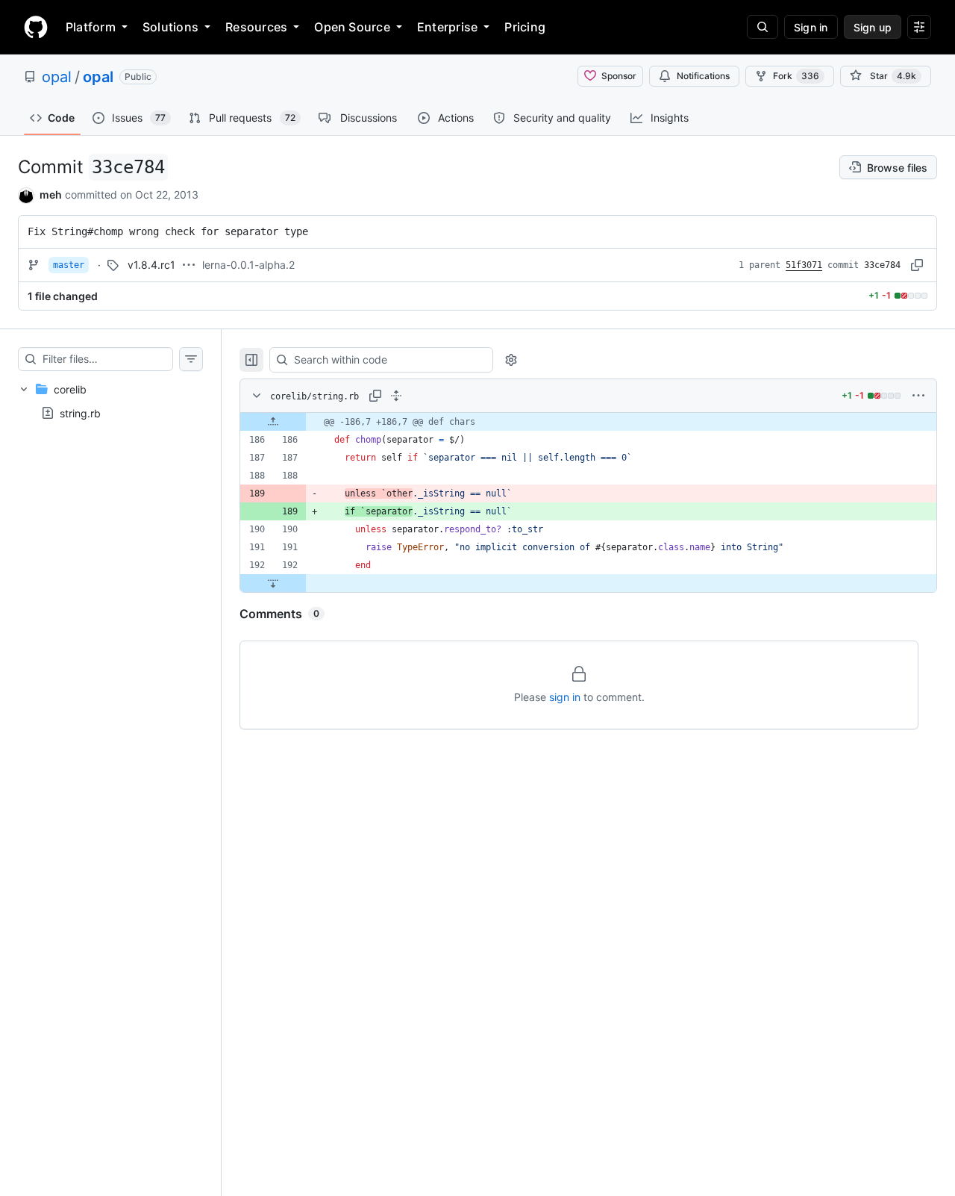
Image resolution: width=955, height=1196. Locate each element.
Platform (91, 26)
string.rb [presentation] (80, 412)
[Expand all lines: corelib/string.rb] (396, 395)
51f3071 (804, 265)
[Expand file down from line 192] (273, 583)
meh (51, 194)
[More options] (918, 396)
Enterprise (447, 26)
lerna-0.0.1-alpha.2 (248, 264)
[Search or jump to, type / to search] (762, 27)
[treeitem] (110, 401)
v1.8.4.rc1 (151, 264)
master (68, 265)
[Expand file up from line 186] (273, 422)
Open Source (352, 26)
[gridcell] (588, 422)
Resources (256, 26)
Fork (796, 75)
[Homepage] (36, 27)
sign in (564, 697)
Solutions (170, 26)
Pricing (524, 26)
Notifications (703, 75)
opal (57, 77)
